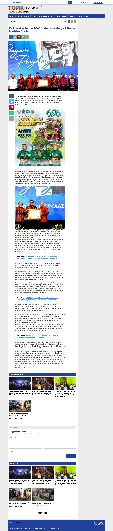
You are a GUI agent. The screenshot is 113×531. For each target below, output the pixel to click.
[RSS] (75, 21)
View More (42, 513)
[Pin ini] (19, 37)
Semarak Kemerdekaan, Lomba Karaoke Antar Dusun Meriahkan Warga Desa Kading (19, 393)
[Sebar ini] (11, 37)
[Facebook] (69, 21)
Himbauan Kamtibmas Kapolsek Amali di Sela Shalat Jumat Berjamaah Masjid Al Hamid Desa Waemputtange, (65, 482)
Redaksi (42, 528)
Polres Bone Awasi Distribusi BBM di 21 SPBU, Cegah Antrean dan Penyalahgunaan (42, 503)
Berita (15, 34)
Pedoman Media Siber (53, 528)
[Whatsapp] (23, 37)
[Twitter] (72, 21)
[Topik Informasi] (23, 9)
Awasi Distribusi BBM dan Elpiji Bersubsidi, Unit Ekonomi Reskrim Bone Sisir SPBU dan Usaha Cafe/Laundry (19, 504)
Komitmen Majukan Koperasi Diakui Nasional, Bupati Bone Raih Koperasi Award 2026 (41, 393)
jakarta (18, 34)
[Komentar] (27, 37)
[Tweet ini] (15, 37)
